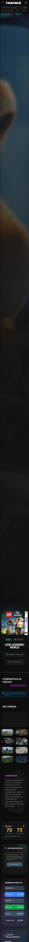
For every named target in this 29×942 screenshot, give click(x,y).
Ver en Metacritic (12, 836)
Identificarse (14, 864)
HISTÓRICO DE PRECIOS (18, 685)
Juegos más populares (7, 10)
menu (3, 2)
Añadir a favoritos (14, 654)
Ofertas (24, 10)
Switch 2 (17, 10)
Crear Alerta (14, 662)
